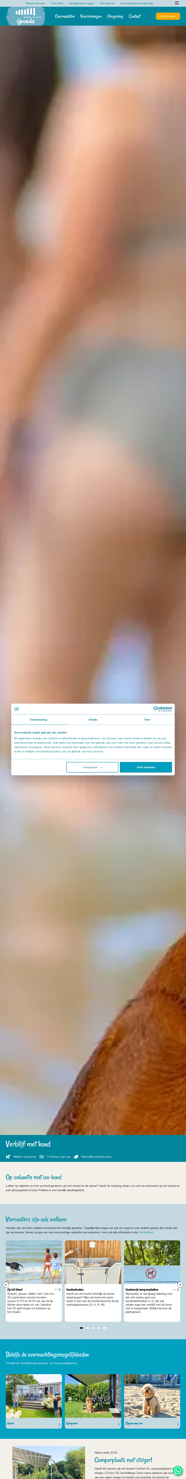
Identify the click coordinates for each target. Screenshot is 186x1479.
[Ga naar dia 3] (93, 1328)
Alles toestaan (146, 767)
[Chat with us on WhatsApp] (177, 1470)
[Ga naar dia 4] (98, 1328)
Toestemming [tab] (38, 719)
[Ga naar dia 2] (87, 1328)
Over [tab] (147, 719)
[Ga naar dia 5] (104, 1328)
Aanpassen (90, 767)
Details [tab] (93, 719)
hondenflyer (145, 1232)
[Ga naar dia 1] (81, 1328)
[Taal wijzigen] (176, 3)
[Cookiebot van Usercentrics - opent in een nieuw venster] (156, 709)
